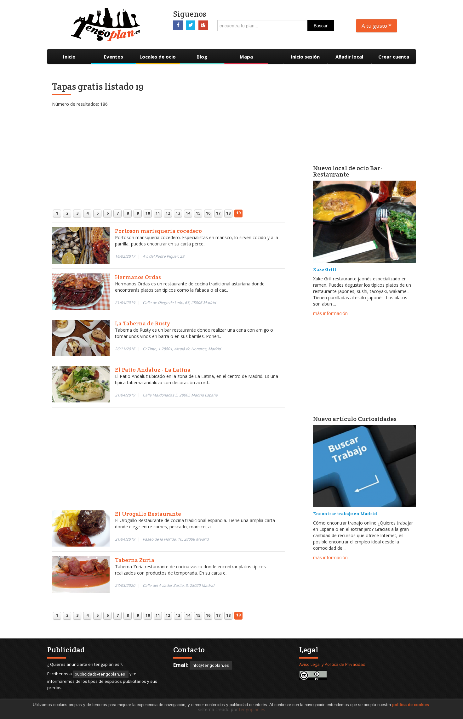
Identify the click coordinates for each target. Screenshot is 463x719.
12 (168, 213)
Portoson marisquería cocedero (158, 230)
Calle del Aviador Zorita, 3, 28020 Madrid (178, 585)
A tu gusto (375, 25)
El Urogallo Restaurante (148, 513)
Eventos (113, 56)
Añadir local (349, 56)
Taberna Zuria (134, 560)
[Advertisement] (168, 151)
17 (218, 213)
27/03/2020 (125, 585)
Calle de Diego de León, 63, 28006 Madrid (179, 302)
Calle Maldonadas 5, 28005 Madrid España (180, 395)
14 (188, 213)
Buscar (321, 25)
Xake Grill (324, 269)
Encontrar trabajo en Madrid (345, 513)
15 (198, 213)
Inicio (69, 56)
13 (178, 213)
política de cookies (410, 704)
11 (158, 213)
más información (330, 313)
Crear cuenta (393, 56)
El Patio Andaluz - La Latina (153, 369)
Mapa (246, 56)
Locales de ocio (158, 56)
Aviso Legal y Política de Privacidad (332, 664)
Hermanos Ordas (138, 277)
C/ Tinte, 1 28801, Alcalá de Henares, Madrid (182, 348)
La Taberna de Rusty (142, 323)
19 (238, 213)
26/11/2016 (125, 348)
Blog (202, 56)
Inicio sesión (305, 56)
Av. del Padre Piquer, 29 (163, 256)
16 (208, 213)
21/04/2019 (125, 302)
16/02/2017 (125, 256)
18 (228, 213)
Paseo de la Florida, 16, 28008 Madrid (176, 539)
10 (148, 213)
